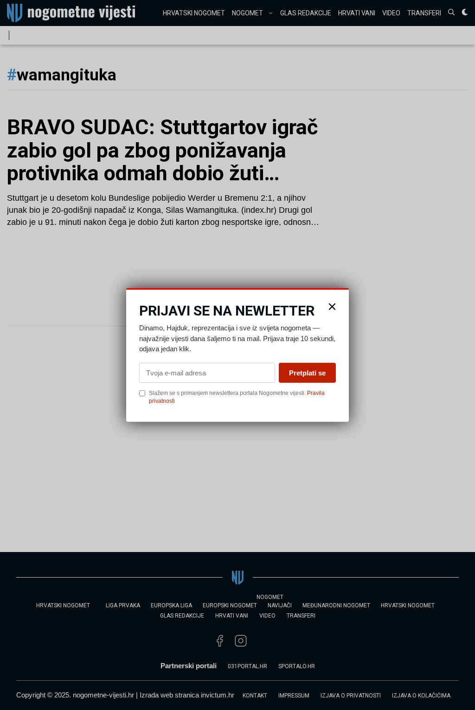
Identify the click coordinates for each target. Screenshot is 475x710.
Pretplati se (307, 372)
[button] (332, 306)
